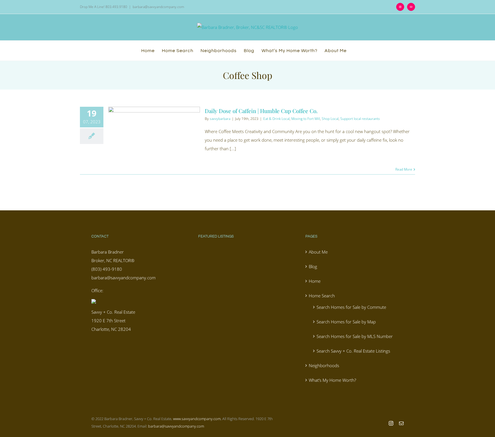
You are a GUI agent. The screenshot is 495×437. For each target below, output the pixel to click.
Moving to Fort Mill (305, 118)
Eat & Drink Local (276, 118)
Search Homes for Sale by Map (346, 322)
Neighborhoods (324, 365)
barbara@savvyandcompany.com (158, 6)
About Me (318, 252)
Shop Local (330, 118)
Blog (313, 266)
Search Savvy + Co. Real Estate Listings (353, 351)
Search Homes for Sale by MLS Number (355, 336)
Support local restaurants (360, 118)
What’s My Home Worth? (332, 380)
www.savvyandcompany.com (197, 418)
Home (315, 281)
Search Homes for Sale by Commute (351, 307)
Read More (403, 169)
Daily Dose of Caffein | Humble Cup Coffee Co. (261, 110)
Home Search (322, 295)
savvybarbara (220, 118)
